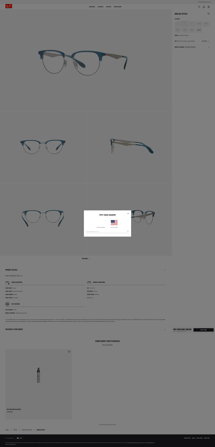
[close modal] (128, 213)
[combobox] (107, 231)
